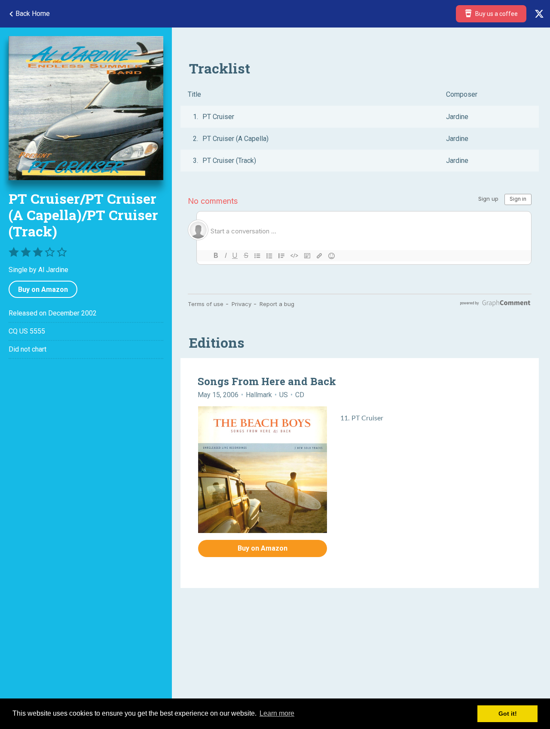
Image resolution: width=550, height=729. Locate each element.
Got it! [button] (507, 713)
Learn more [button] (277, 713)
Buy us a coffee (496, 13)
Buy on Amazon (43, 289)
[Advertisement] (86, 440)
